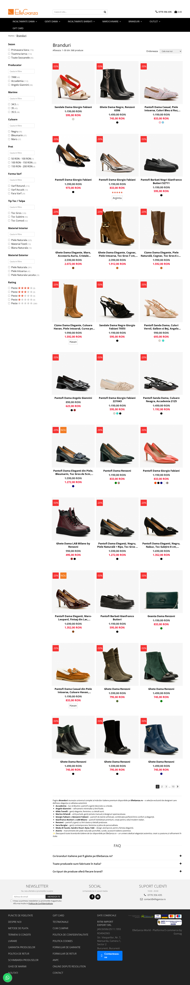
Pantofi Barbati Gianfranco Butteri (117, 618)
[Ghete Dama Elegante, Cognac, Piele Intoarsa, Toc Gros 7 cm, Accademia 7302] (117, 227)
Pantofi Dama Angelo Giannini (73, 398)
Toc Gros (16, 213)
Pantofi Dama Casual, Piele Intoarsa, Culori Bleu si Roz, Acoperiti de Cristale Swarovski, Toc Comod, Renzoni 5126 (161, 108)
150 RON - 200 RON (22, 166)
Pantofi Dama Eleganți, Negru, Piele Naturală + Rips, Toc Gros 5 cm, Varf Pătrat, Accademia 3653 (117, 545)
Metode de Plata (18, 928)
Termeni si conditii (19, 934)
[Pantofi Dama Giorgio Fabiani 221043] (117, 373)
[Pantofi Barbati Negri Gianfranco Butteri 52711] (161, 155)
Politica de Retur (18, 953)
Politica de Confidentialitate (40, 903)
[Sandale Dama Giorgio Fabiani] (73, 82)
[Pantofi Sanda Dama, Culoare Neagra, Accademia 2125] (161, 373)
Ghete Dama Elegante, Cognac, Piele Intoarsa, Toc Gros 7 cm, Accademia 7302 (117, 254)
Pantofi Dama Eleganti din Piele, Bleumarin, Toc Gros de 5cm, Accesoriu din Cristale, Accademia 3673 (73, 472)
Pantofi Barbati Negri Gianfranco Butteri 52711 (161, 181)
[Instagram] (97, 896)
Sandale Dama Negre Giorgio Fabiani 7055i (117, 327)
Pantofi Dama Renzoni (117, 470)
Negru (14, 131)
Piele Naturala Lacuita (23, 275)
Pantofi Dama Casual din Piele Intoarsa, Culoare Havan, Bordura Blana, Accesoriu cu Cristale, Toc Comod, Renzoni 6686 (73, 690)
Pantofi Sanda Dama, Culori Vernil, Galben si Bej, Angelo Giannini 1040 (161, 327)
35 (12, 108)
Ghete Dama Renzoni (117, 689)
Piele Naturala (19, 240)
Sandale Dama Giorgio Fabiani (73, 107)
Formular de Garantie (66, 947)
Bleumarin (17, 135)
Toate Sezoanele (20, 57)
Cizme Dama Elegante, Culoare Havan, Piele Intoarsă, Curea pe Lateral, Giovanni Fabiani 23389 (73, 327)
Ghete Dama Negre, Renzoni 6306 (117, 108)
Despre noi (14, 922)
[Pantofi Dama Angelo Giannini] (73, 373)
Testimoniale (61, 922)
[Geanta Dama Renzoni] (161, 591)
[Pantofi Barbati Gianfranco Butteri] (117, 591)
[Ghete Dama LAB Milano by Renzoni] (73, 518)
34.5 (13, 104)
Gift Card (58, 915)
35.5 (13, 112)
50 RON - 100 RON (21, 158)
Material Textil (19, 244)
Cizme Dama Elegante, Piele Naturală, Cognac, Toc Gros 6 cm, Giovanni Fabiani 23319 (161, 254)
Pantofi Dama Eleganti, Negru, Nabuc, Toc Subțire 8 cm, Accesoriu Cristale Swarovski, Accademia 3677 (161, 545)
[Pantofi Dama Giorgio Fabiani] (73, 155)
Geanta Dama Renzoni (161, 616)
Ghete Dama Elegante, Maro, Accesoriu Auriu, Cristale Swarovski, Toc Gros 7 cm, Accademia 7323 (73, 254)
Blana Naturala (19, 247)
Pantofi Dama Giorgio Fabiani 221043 (117, 399)
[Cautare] (105, 12)
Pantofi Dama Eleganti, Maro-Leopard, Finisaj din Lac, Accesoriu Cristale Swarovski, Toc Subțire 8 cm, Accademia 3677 (73, 618)
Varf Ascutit (17, 189)
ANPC (56, 960)
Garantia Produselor (21, 947)
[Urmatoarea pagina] (178, 786)
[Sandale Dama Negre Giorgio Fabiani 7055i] (117, 300)
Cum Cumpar (60, 928)
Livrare (12, 941)
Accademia (17, 81)
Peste (14, 288)
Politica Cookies (63, 941)
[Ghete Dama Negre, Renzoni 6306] (117, 82)
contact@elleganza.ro (154, 899)
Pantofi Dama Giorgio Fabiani (73, 179)
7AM (13, 77)
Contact (58, 972)
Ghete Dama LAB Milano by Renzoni (73, 545)
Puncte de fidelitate (20, 915)
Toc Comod (17, 220)
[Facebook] (92, 896)
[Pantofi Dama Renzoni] (117, 446)
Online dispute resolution (69, 966)
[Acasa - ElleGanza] (23, 12)
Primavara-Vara (20, 50)
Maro (14, 139)
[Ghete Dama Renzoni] (117, 664)
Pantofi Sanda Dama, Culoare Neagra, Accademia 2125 (161, 399)
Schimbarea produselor (23, 960)
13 (173, 786)
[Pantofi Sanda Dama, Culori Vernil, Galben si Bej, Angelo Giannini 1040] (161, 300)
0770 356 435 (154, 894)
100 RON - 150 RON (22, 162)
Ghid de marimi (17, 966)
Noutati (13, 972)
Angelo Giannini (20, 84)
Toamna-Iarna (19, 53)
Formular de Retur (65, 953)
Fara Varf (16, 193)
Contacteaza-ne (111, 956)
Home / (12, 35)
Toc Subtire (17, 216)
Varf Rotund (18, 185)
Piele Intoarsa (19, 271)
